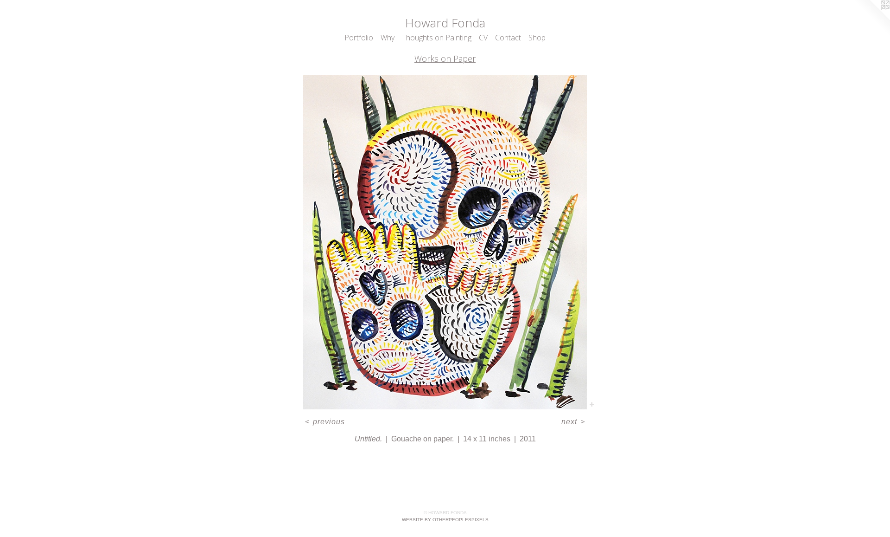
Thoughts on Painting (436, 37)
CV (483, 37)
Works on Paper (445, 58)
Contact (508, 37)
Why (387, 37)
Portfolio (358, 37)
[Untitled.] (445, 242)
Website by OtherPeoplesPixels (445, 519)
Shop (537, 37)
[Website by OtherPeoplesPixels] (871, 18)
